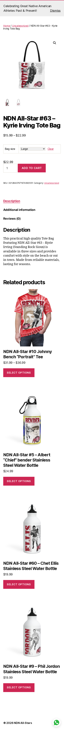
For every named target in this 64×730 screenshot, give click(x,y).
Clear (51, 149)
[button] (55, 43)
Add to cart (32, 168)
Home (6, 25)
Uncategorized (20, 25)
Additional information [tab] (19, 210)
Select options (19, 372)
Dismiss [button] (55, 10)
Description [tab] (11, 201)
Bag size (10, 149)
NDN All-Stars (23, 723)
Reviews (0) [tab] (12, 218)
